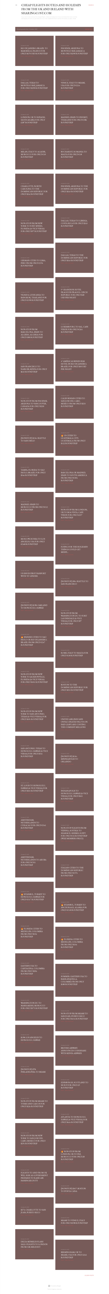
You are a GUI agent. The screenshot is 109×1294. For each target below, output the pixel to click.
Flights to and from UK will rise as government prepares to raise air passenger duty (34, 1176)
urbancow (59, 1289)
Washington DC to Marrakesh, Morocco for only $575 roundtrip (34, 1005)
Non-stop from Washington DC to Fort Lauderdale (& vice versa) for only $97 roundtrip (74, 618)
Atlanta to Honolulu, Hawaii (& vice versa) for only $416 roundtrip (74, 1119)
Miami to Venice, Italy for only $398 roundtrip (74, 1221)
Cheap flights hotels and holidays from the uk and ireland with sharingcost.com (51, 9)
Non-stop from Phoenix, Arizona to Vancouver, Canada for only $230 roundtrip (34, 405)
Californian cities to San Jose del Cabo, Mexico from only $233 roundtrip (73, 402)
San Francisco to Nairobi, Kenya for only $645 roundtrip (34, 369)
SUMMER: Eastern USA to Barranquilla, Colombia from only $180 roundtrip (74, 980)
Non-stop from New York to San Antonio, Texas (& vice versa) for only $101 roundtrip (34, 715)
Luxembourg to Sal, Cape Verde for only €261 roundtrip (74, 329)
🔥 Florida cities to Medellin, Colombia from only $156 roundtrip (32, 932)
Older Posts (89, 1275)
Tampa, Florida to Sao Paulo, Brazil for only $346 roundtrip (33, 472)
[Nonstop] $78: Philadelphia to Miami (33, 1070)
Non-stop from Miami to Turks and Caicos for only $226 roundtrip (34, 1104)
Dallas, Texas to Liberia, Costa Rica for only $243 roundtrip (74, 223)
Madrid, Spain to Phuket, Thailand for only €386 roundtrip (74, 120)
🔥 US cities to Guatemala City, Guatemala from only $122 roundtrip (73, 439)
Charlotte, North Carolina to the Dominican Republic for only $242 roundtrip (34, 190)
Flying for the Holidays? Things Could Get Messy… (74, 549)
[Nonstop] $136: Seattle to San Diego (33, 439)
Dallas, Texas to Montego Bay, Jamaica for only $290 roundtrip (34, 85)
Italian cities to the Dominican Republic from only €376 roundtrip (72, 871)
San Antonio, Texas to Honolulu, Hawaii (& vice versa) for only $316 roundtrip (34, 752)
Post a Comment (29, 56)
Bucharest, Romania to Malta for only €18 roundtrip (74, 154)
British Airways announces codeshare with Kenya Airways (73, 1051)
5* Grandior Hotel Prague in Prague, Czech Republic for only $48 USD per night (74, 293)
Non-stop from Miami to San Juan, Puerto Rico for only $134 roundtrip (74, 1016)
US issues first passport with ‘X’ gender (33, 574)
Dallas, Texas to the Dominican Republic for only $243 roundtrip (74, 258)
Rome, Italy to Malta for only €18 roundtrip (74, 654)
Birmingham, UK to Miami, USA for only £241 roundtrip (74, 1255)
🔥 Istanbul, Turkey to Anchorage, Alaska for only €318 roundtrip (74, 907)
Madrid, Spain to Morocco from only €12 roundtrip (34, 507)
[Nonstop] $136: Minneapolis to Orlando (69, 759)
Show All (88, 29)
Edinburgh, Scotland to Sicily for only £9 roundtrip (74, 1085)
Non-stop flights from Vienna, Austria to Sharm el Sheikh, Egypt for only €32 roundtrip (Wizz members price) (74, 833)
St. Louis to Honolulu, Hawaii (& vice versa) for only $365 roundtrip (34, 788)
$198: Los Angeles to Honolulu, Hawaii (31, 1038)
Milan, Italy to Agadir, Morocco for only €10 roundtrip (33, 154)
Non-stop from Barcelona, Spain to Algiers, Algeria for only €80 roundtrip (32, 333)
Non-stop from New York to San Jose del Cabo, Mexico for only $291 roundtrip (33, 1139)
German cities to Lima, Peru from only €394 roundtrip (33, 263)
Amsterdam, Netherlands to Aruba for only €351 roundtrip (33, 861)
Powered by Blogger (56, 1286)
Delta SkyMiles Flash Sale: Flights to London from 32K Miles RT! (34, 1244)
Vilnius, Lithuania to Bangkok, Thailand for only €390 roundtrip (34, 297)
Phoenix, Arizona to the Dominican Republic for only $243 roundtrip (74, 189)
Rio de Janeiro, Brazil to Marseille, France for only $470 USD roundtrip (34, 51)
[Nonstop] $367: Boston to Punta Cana (73, 1189)
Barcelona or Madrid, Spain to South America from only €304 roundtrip (74, 476)
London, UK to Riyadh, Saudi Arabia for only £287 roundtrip (33, 120)
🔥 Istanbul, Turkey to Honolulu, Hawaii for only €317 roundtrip (33, 897)
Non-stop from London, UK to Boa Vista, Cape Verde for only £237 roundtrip (74, 513)
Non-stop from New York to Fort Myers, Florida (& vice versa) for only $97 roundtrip (34, 227)
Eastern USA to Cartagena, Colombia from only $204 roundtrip (33, 969)
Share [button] (22, 56)
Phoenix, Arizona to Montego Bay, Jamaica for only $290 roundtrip (74, 51)
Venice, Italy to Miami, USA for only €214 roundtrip (73, 85)
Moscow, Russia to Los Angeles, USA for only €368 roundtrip (33, 541)
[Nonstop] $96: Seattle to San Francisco (74, 582)
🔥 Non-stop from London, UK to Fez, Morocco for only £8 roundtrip (72, 1155)
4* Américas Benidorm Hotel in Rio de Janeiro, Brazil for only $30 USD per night (74, 365)
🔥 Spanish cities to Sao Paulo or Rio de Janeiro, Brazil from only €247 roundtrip (34, 641)
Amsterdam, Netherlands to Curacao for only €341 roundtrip (33, 824)
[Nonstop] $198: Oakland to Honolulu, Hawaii (34, 606)
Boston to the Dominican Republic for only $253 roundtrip (74, 687)
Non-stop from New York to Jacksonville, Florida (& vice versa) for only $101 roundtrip (34, 678)
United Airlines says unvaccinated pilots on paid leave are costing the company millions (74, 723)
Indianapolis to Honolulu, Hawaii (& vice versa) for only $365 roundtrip (74, 794)
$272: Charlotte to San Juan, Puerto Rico (33, 1211)
